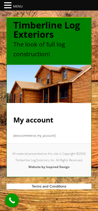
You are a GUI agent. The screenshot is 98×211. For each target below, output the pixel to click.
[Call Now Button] (12, 200)
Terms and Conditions (49, 186)
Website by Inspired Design (49, 167)
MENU (18, 6)
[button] (8, 5)
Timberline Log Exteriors (46, 29)
